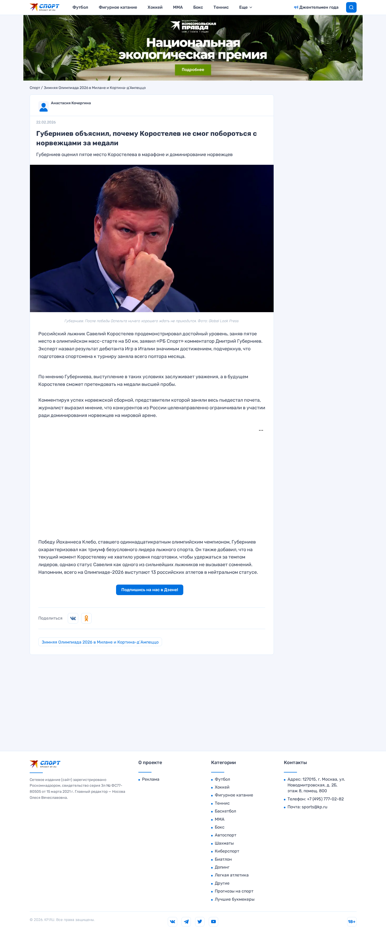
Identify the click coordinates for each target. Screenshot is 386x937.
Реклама (150, 779)
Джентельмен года (318, 7)
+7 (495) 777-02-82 (325, 798)
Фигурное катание (118, 7)
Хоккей (155, 7)
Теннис (221, 7)
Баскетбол (225, 811)
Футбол (80, 7)
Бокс (198, 7)
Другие (222, 883)
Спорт (35, 88)
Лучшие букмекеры (234, 899)
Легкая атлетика (232, 875)
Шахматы (224, 843)
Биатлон (223, 859)
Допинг (222, 867)
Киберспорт (227, 851)
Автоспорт (225, 835)
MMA (178, 7)
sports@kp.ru (314, 806)
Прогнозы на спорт (234, 891)
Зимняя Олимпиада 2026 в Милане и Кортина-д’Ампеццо (95, 88)
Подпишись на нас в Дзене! (149, 589)
